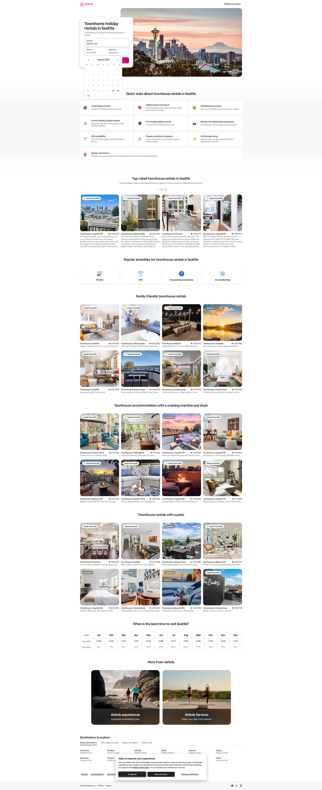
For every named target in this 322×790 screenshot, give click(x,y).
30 (118, 90)
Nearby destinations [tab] (88, 743)
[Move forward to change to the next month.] (118, 59)
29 (113, 90)
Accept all (132, 774)
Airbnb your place (232, 4)
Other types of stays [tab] (109, 743)
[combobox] (106, 43)
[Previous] (156, 189)
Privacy (101, 786)
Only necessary (161, 774)
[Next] (166, 189)
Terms (108, 786)
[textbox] (95, 52)
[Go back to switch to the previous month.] (88, 59)
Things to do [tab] (147, 743)
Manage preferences (190, 774)
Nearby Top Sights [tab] (130, 743)
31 (88, 96)
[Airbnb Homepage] (86, 4)
